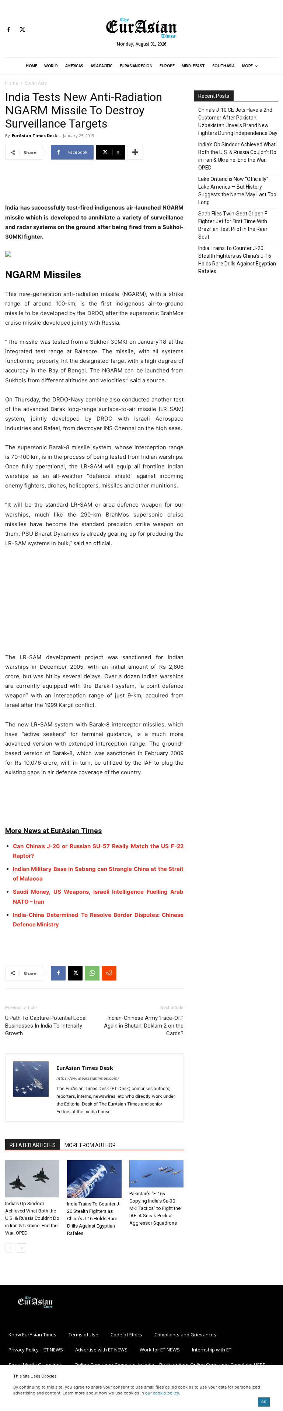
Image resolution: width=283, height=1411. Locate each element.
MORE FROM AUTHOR (90, 1145)
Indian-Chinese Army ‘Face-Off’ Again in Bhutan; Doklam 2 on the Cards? (144, 1026)
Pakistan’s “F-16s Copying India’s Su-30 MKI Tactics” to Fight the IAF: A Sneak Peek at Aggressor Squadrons (155, 1208)
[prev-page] (9, 1248)
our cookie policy (162, 1393)
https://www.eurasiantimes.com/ (87, 1078)
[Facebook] (9, 30)
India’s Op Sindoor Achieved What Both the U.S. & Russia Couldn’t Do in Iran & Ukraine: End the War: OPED (32, 1218)
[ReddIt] (109, 973)
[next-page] (21, 1248)
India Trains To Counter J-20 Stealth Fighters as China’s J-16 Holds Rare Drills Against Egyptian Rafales (93, 1218)
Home (11, 83)
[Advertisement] (94, 184)
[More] (135, 152)
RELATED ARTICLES (33, 1145)
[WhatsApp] (92, 973)
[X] (22, 30)
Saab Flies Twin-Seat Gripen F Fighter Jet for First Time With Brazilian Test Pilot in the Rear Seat (233, 225)
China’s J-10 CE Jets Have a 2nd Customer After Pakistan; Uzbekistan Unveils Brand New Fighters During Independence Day (237, 121)
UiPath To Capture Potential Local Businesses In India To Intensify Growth (46, 1026)
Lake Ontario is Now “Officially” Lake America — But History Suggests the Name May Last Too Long (237, 190)
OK (263, 1402)
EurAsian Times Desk (34, 135)
